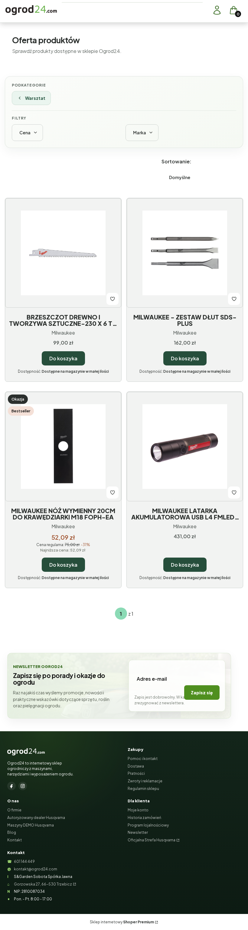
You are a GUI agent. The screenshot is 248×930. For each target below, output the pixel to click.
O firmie (14, 810)
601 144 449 (24, 861)
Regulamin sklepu (143, 788)
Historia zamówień (144, 817)
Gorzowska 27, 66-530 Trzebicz (43, 884)
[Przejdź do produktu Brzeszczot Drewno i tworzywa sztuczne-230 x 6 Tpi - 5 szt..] (63, 252)
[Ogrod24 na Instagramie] (22, 786)
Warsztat (35, 98)
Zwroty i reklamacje (145, 781)
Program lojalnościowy (148, 825)
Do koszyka (63, 358)
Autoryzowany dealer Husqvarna (36, 817)
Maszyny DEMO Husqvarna (30, 825)
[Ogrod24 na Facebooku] (11, 786)
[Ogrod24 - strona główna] (26, 751)
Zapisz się (202, 692)
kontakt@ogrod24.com (35, 869)
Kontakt (14, 840)
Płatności (136, 773)
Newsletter (138, 832)
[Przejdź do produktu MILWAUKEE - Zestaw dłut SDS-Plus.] (185, 252)
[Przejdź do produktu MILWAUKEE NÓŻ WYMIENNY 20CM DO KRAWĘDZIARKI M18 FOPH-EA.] (63, 446)
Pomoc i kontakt (143, 758)
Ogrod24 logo (31, 10)
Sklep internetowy (122, 922)
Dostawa (136, 766)
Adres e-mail (152, 679)
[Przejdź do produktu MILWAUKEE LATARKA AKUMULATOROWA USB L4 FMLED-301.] (185, 446)
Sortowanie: (176, 161)
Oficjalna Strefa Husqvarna (151, 840)
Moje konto (138, 810)
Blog (11, 832)
